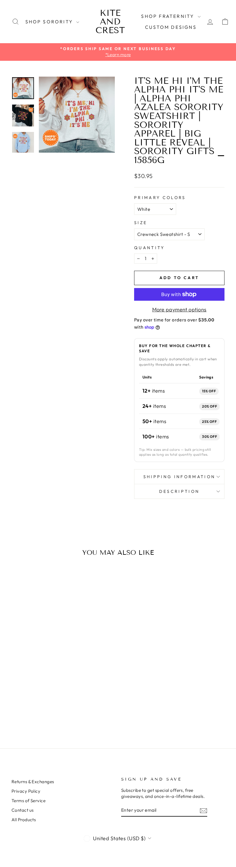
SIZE (140, 222)
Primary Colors (160, 197)
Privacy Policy (26, 791)
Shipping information (179, 476)
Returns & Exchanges (33, 781)
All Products (24, 819)
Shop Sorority (50, 21)
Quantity (149, 247)
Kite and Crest (110, 21)
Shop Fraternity (168, 16)
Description (179, 491)
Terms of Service (28, 800)
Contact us (23, 810)
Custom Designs (171, 27)
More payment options (179, 309)
